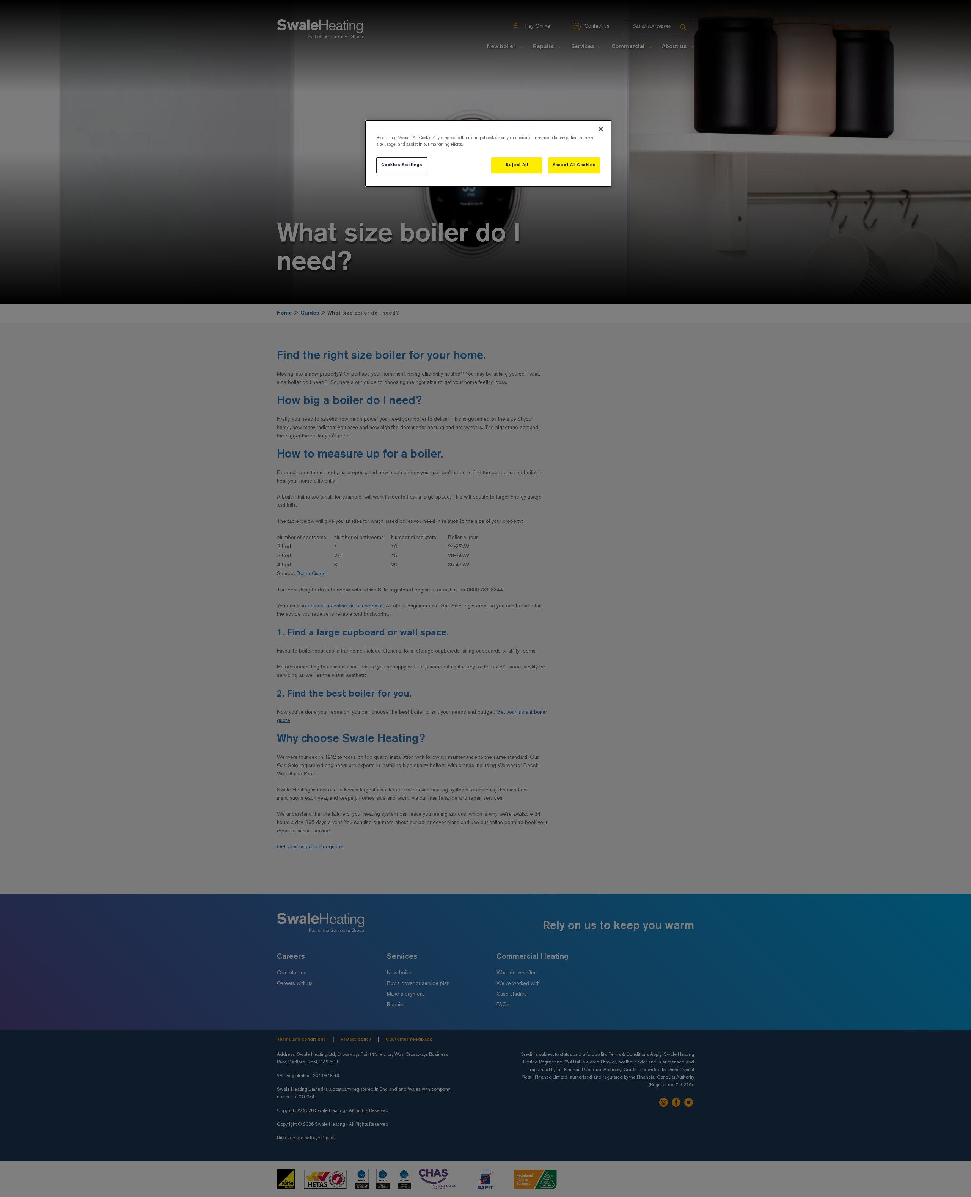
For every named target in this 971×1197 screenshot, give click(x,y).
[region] (488, 153)
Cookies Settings (401, 165)
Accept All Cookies (574, 165)
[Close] (600, 129)
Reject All (517, 165)
